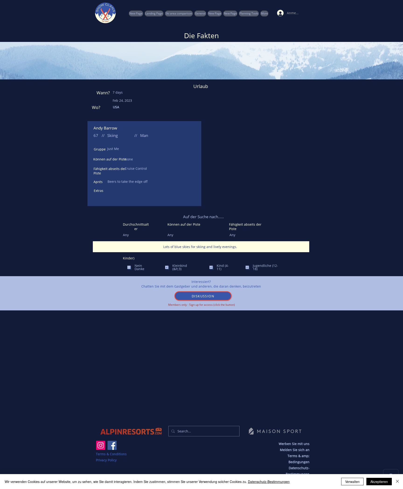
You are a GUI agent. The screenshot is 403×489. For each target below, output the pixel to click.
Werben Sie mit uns (294, 443)
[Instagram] (100, 445)
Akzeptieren (379, 481)
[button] (249, 13)
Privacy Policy (106, 460)
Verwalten (352, 481)
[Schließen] (397, 481)
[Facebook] (112, 445)
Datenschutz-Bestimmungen (269, 481)
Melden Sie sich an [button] (294, 450)
